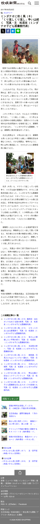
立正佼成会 (5, 512)
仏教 (29, 483)
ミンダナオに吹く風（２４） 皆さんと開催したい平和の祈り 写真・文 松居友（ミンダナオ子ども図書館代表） (21, 340)
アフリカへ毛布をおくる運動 (20, 513)
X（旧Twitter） (12, 504)
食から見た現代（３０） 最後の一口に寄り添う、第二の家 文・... (23, 422)
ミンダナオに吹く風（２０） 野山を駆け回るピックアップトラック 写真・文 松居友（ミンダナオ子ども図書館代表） (21, 376)
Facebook (23, 504)
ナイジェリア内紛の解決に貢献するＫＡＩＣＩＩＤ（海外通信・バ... (23, 430)
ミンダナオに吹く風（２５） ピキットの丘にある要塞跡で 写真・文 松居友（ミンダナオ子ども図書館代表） (21, 331)
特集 (16, 480)
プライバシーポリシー (18, 493)
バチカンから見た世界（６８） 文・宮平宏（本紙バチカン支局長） (19, 461)
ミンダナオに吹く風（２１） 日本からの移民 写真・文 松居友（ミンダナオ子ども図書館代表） (21, 367)
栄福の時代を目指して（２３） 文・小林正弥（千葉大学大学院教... (23, 407)
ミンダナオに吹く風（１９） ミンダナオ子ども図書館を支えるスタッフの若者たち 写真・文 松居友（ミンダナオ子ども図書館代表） (21, 386)
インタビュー (24, 480)
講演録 (8, 483)
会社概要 (4, 493)
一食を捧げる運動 (28, 512)
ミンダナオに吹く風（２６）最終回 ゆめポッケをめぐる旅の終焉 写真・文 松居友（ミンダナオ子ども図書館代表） (21, 322)
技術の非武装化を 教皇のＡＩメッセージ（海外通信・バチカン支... (23, 438)
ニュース (9, 480)
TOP (20, 474)
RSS (3, 504)
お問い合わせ (9, 496)
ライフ (35, 483)
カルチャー (8, 12)
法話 (24, 483)
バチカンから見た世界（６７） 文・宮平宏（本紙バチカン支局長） (19, 451)
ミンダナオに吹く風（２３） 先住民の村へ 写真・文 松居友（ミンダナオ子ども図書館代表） (21, 349)
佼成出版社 (15, 512)
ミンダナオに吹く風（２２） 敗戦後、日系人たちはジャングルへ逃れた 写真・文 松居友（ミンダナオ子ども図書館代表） (21, 358)
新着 (2, 480)
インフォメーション (9, 486)
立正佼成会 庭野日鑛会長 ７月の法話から (23, 414)
